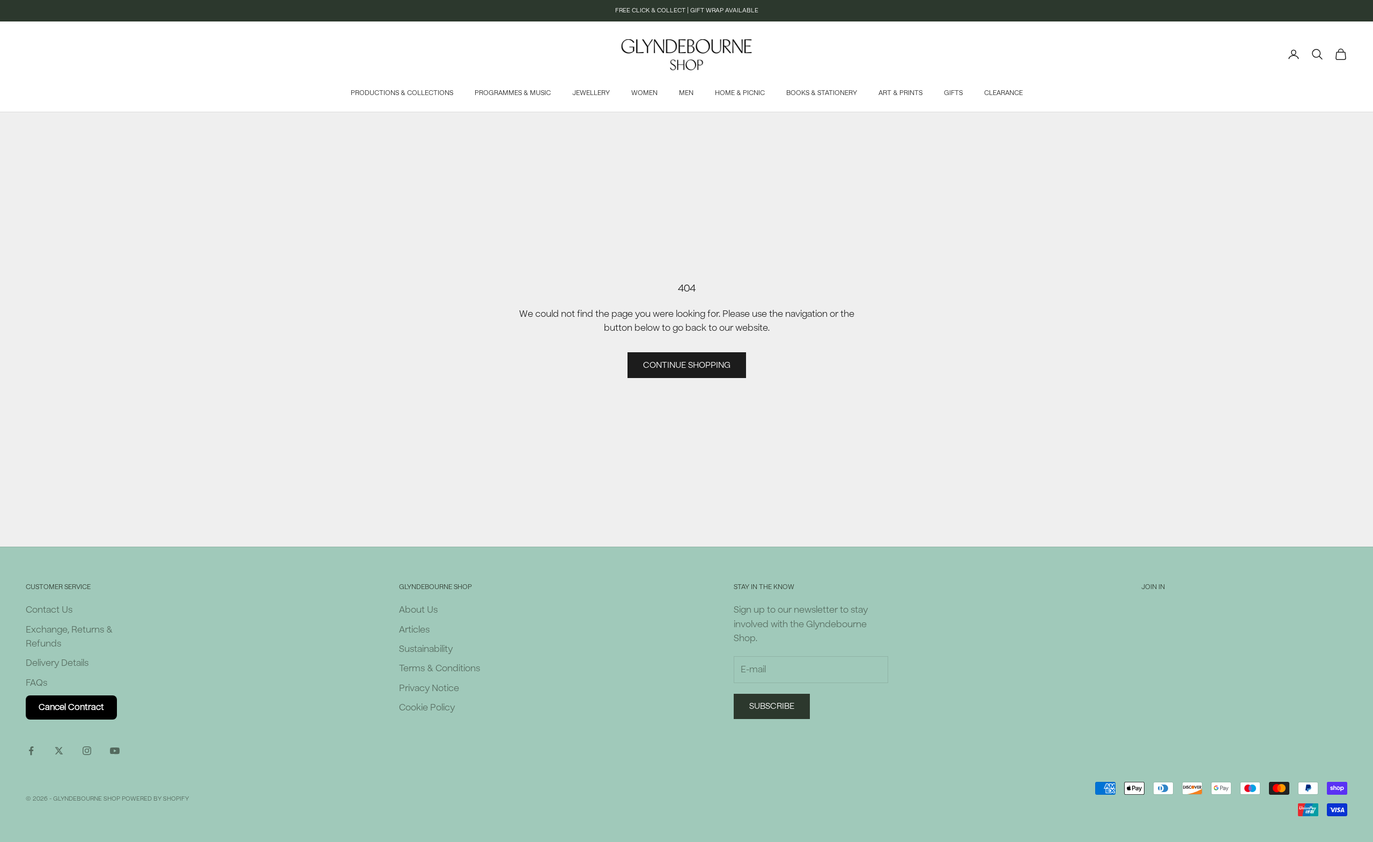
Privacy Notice (429, 688)
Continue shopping (686, 365)
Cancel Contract (71, 707)
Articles (414, 630)
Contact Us (49, 610)
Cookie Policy (427, 707)
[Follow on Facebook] (31, 750)
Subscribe (771, 706)
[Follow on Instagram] (87, 750)
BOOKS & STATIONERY (821, 93)
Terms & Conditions (439, 668)
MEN (686, 93)
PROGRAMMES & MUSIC (513, 93)
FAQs (36, 683)
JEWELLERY (591, 93)
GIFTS (953, 93)
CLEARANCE (1003, 93)
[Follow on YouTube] (114, 750)
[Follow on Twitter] (59, 750)
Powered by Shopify (155, 798)
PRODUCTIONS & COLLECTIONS (402, 93)
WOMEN (644, 93)
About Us (418, 610)
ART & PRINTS (900, 93)
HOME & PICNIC (740, 93)
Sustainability (426, 649)
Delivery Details (57, 663)
